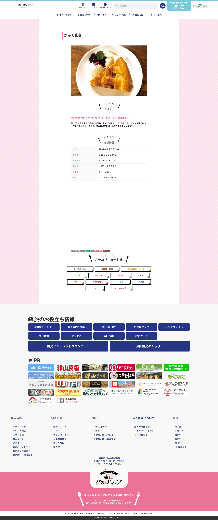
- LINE (96, 430)
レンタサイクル (174, 327)
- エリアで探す (18, 434)
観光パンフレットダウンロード (68, 346)
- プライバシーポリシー (144, 430)
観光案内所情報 (76, 327)
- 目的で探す (17, 438)
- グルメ (55, 430)
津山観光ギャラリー (149, 346)
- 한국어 (177, 442)
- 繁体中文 (178, 438)
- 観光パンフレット (21, 446)
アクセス (76, 335)
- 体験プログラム (60, 434)
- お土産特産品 (59, 438)
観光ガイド (141, 335)
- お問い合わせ (140, 434)
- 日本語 (177, 426)
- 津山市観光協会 (141, 426)
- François (179, 446)
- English (178, 430)
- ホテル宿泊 (57, 442)
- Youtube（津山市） (104, 434)
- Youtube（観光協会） (105, 438)
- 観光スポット (59, 426)
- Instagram (99, 426)
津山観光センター (44, 327)
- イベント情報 (18, 430)
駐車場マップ (141, 327)
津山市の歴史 (109, 327)
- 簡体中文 (178, 434)
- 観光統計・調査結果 (22, 455)
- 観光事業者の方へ (21, 451)
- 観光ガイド (57, 446)
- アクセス (16, 442)
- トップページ (18, 426)
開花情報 (44, 335)
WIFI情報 (109, 335)
